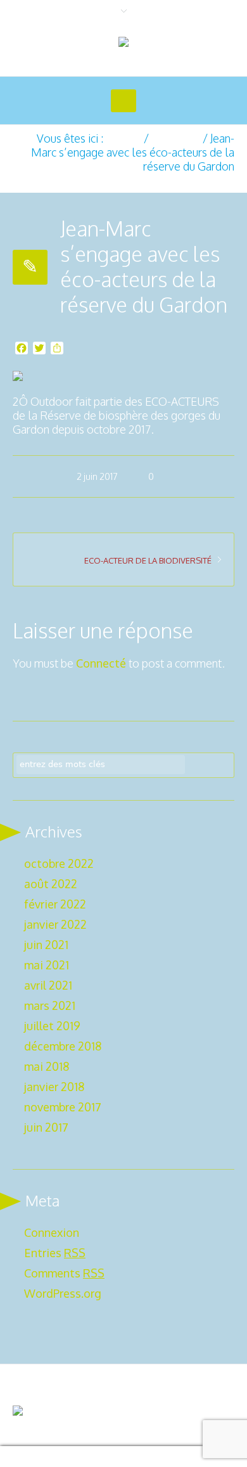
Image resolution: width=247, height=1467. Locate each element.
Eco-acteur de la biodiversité (148, 560)
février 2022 (55, 904)
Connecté (101, 663)
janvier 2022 (55, 924)
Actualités (175, 138)
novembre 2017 (62, 1107)
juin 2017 (46, 1127)
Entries (55, 1253)
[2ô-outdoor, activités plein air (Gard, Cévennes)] (123, 43)
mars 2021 (49, 1005)
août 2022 (50, 884)
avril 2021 (48, 985)
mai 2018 (46, 1066)
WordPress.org (62, 1293)
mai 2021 (46, 965)
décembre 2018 (62, 1046)
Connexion (51, 1232)
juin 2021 (46, 945)
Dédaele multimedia (66, 1426)
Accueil (123, 138)
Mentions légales (188, 1383)
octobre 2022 (59, 863)
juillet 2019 (52, 1026)
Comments (64, 1273)
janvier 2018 (54, 1087)
